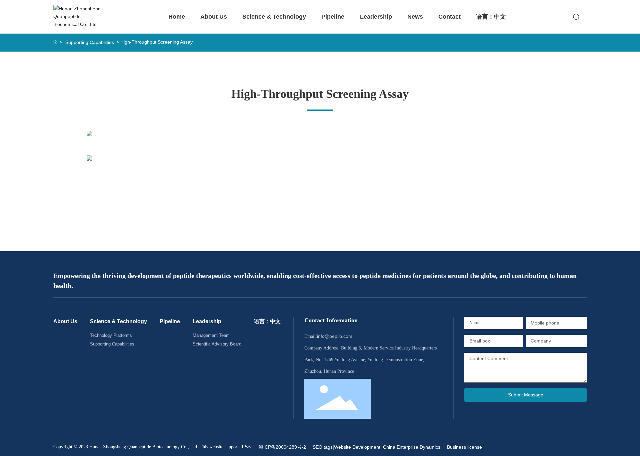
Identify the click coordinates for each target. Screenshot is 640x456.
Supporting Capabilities (89, 42)
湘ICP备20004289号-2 (282, 447)
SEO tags (323, 447)
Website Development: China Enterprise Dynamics (387, 447)
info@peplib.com (334, 336)
